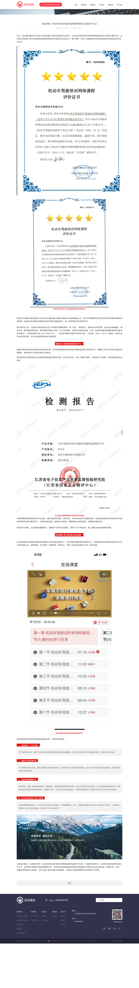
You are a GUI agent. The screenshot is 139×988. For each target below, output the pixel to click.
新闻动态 (110, 5)
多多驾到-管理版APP (22, 956)
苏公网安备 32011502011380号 (59, 977)
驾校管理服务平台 (21, 969)
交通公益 (101, 5)
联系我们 (62, 956)
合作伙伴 (62, 960)
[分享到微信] (114, 964)
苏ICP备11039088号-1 (40, 977)
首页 (76, 5)
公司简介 (62, 952)
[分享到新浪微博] (119, 964)
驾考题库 (92, 5)
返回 (69, 919)
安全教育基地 (45, 956)
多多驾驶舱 (20, 960)
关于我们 (119, 5)
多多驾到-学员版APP (22, 952)
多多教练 (19, 964)
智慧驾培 (83, 5)
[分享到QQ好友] (109, 964)
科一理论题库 (34, 952)
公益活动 (44, 952)
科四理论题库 (34, 956)
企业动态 (54, 952)
